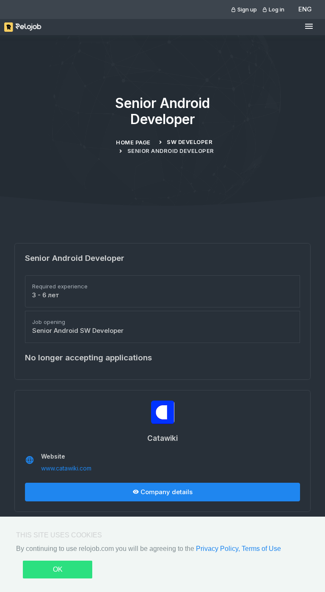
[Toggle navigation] (309, 26)
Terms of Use (261, 548)
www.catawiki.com (66, 468)
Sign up (246, 9)
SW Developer (189, 141)
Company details (166, 492)
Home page (133, 142)
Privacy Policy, (219, 548)
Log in (275, 9)
